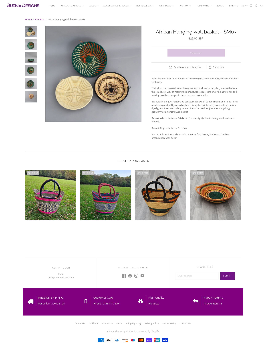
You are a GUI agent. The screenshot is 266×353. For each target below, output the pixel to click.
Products (39, 19)
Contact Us (185, 323)
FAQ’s (119, 323)
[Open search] (251, 5)
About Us (80, 323)
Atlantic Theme (114, 331)
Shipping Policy (133, 323)
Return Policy (169, 323)
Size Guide (107, 323)
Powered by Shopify (149, 331)
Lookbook (93, 323)
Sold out (196, 53)
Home (28, 19)
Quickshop (38, 226)
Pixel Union (131, 331)
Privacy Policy (152, 323)
